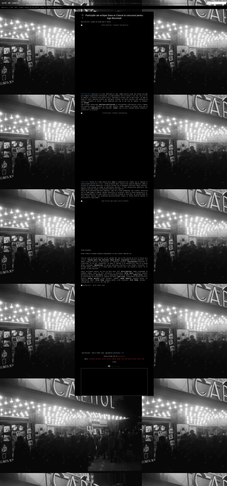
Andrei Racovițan (86, 94)
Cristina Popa (85, 182)
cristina (114, 359)
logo (123, 359)
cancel (104, 359)
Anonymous (121, 356)
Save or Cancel (132, 359)
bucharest (92, 359)
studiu (139, 359)
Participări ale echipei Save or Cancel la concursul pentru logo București (114, 16)
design (119, 359)
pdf (123, 353)
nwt (126, 359)
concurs (108, 359)
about (16, 7)
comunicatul (96, 282)
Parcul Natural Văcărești (55, 7)
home (12, 7)
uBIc (143, 359)
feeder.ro (43, 7)
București (98, 359)
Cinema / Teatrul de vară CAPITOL (29, 7)
